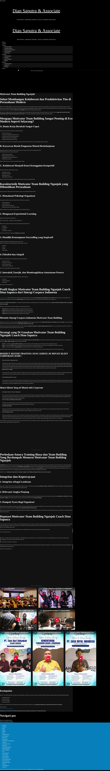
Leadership (4, 742)
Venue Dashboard (5, 765)
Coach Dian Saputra (3, 297)
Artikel (3, 728)
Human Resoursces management (8, 740)
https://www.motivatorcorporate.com (6, 708)
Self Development (5, 756)
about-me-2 (4, 726)
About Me (4, 725)
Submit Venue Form (5, 760)
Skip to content (2, 0)
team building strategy (6, 762)
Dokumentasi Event (5, 734)
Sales (3, 751)
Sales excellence (5, 754)
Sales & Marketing (5, 753)
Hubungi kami (4, 739)
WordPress (30, 769)
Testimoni (4, 763)
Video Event (4, 766)
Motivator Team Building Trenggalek (6, 721)
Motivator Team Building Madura (6, 720)
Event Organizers (5, 736)
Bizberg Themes (40, 769)
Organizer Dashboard (6, 748)
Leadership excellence (6, 743)
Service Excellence (5, 757)
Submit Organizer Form (6, 759)
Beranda (3, 729)
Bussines (3, 731)
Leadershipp (4, 745)
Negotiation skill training (6, 746)
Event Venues (4, 737)
